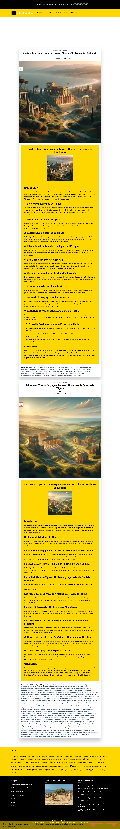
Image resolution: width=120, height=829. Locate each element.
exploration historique (45, 702)
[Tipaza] (63, 4)
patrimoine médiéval (47, 711)
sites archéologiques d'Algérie (54, 721)
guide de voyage (83, 702)
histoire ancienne (33, 371)
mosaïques (80, 371)
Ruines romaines (70, 373)
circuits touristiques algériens (35, 690)
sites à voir (63, 719)
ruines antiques (61, 373)
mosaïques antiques (61, 708)
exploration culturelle (60, 700)
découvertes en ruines (86, 696)
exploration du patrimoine (32, 702)
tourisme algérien (77, 725)
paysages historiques (42, 715)
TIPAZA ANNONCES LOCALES (52, 12)
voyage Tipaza (60, 770)
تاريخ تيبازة (89, 770)
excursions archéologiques (35, 700)
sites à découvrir (76, 717)
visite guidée (59, 375)
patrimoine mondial (72, 711)
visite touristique (67, 375)
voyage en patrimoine (77, 728)
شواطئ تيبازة (69, 770)
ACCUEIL (39, 12)
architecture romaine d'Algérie (56, 686)
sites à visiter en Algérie (53, 719)
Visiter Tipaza (58, 4)
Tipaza (29, 375)
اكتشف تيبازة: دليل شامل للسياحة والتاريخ (91, 810)
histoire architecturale (56, 704)
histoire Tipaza (26, 759)
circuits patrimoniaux (81, 688)
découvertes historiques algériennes (36, 698)
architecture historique (31, 686)
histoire (27, 371)
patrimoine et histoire (81, 709)
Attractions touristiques (31, 369)
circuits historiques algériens (67, 688)
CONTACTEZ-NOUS (68, 12)
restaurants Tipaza (66, 762)
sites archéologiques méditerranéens (72, 721)
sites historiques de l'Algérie (78, 723)
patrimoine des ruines (58, 709)
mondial (65, 194)
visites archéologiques (82, 727)
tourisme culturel (35, 375)
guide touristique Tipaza (96, 756)
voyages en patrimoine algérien (35, 734)
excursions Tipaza (55, 756)
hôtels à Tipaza (34, 759)
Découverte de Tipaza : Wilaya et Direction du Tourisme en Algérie (93, 799)
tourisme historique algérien (46, 727)
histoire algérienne (36, 704)
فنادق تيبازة (14, 773)
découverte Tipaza (46, 756)
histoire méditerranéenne (43, 706)
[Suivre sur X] (83, 4)
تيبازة (84, 769)
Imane (69, 58)
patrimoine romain (47, 713)
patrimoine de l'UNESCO (46, 709)
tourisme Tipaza (19, 769)
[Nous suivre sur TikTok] (81, 4)
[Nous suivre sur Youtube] (87, 4)
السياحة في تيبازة (101, 769)
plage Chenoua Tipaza (86, 759)
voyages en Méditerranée (84, 732)
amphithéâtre (52, 367)
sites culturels (85, 721)
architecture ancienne (73, 367)
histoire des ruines (77, 704)
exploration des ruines (83, 700)
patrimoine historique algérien (34, 711)
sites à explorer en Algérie (33, 719)
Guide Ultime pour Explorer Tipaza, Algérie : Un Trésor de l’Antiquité (60, 53)
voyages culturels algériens (65, 730)
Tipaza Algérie (80, 766)
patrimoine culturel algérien (32, 709)
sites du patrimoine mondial (54, 723)
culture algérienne (56, 690)
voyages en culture (62, 732)
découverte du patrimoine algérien (71, 692)
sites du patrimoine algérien (39, 723)
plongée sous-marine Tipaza (40, 762)
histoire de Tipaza (67, 704)
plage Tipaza (30, 762)
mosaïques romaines (72, 708)
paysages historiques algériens (56, 715)
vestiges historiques (50, 375)
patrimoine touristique (72, 713)
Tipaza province (95, 766)
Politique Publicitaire (17, 791)
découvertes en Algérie (61, 696)
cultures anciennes (66, 690)
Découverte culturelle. (77, 690)
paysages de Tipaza (31, 715)
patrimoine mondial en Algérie (34, 713)
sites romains (28, 725)
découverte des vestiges (55, 692)
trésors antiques (58, 727)
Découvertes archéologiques (81, 369)
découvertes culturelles (83, 694)
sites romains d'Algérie (38, 725)
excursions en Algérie (48, 700)
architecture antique (82, 685)
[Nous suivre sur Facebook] (75, 4)
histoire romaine (43, 371)
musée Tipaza (49, 759)
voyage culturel (58, 728)
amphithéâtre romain (62, 367)
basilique (40, 369)
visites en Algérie (31, 728)
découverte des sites (43, 692)
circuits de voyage (45, 688)
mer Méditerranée (59, 371)
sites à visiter (43, 719)
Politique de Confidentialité (19, 788)
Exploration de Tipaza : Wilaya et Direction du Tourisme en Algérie (93, 793)
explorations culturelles (72, 702)
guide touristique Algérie (80, 756)
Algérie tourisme (53, 685)
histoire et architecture (88, 704)
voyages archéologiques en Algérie (38, 730)
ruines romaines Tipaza (92, 762)
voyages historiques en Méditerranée (36, 736)
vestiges (42, 375)
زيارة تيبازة (77, 770)
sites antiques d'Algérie (80, 719)
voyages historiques (73, 734)
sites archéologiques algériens (37, 721)
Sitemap (13, 802)
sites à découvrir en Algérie (88, 717)
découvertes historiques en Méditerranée (57, 698)
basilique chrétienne (48, 369)
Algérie (47, 367)
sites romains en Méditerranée (53, 725)
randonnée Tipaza (54, 762)
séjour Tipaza (56, 766)
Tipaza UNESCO (103, 766)
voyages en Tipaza (48, 734)
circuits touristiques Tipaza (34, 756)
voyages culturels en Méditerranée (81, 730)
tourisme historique (33, 727)
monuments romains (44, 708)
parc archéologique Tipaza (59, 759)
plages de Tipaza (99, 759)
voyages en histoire (72, 732)
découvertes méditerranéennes (77, 698)
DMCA (13, 799)
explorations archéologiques (58, 702)
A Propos (14, 781)
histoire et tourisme (31, 706)
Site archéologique (80, 373)
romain (55, 373)
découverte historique (86, 692)
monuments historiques (71, 371)
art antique (67, 686)
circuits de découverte (34, 688)
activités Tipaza (15, 756)
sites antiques (70, 719)
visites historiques (49, 728)
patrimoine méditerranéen (60, 711)
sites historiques (66, 723)
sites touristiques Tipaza (46, 766)
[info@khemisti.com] (68, 4)
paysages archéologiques (85, 713)
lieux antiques (51, 371)
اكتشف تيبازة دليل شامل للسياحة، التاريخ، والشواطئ (91, 805)
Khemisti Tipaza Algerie (60, 50)
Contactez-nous (16, 806)
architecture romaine (85, 367)
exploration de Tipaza (71, 700)
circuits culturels (80, 686)
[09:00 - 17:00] (72, 4)
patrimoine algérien (84, 708)
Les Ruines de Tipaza (48, 4)
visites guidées (40, 728)
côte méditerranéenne (63, 369)
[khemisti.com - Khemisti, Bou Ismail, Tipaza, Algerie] (22, 13)
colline (55, 369)
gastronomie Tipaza (67, 756)
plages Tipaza (22, 762)
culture (71, 369)
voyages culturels (52, 730)
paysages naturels (84, 715)
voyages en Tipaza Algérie (61, 734)
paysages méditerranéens (72, 715)
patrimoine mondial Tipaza (72, 759)
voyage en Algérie (76, 375)
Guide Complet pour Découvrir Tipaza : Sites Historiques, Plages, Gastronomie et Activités (93, 787)
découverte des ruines (31, 692)
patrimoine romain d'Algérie (59, 713)
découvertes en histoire (74, 696)
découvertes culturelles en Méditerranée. (44, 696)
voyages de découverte (51, 732)
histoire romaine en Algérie (66, 706)
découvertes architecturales (48, 694)
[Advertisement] (60, 31)
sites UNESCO (64, 725)
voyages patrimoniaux (65, 736)
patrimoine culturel (31, 373)
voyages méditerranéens (52, 736)
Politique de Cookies (17, 795)
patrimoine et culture (69, 709)
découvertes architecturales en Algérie (66, 694)
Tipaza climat (88, 766)
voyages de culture (39, 732)
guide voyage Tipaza (17, 759)
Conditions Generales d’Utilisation (22, 784)
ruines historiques (48, 717)
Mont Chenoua (41, 759)
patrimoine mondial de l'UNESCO (44, 373)
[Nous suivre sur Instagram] (77, 4)
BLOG (77, 12)
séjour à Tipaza (64, 766)
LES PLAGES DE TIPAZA (37, 4)
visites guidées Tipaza (35, 770)
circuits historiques (55, 688)
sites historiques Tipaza (30, 766)
